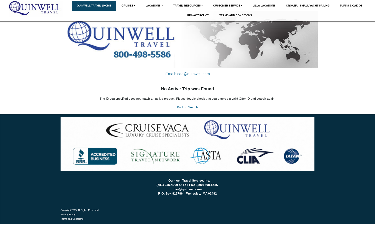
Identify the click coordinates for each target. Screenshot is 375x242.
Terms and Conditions (235, 15)
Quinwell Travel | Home (94, 5)
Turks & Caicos (351, 5)
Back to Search (187, 107)
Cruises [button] (127, 5)
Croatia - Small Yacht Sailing (307, 5)
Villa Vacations (264, 5)
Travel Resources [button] (187, 5)
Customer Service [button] (226, 5)
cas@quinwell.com (193, 74)
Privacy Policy (198, 15)
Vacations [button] (153, 5)
